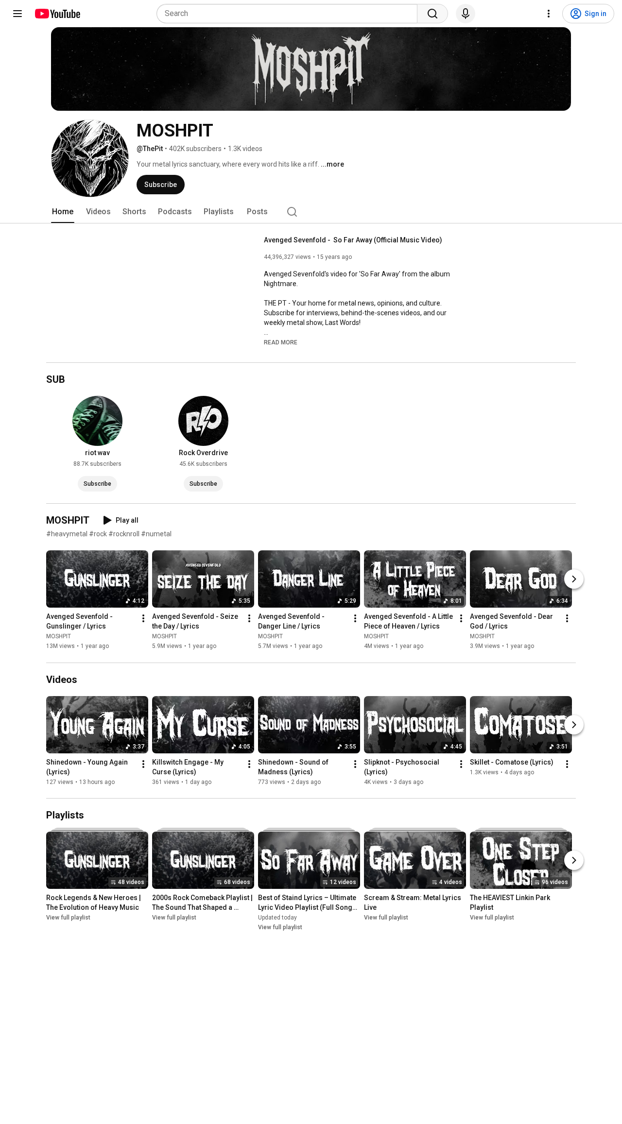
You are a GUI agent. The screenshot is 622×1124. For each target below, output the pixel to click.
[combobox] (290, 13)
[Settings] (548, 13)
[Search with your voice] (465, 13)
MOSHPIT (58, 636)
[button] (280, 342)
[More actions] (143, 619)
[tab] (62, 211)
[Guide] (17, 13)
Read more (280, 342)
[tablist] (311, 211)
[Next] (574, 579)
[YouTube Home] (57, 13)
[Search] (432, 13)
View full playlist (68, 917)
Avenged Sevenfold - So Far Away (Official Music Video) (353, 240)
